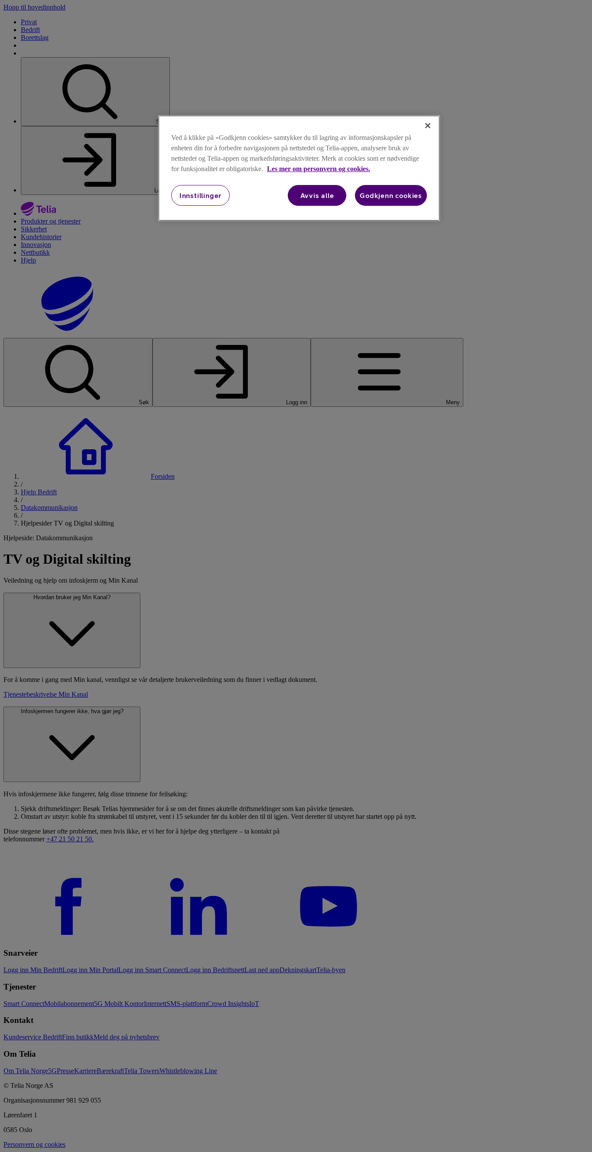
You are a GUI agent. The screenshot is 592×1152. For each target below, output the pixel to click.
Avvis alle (317, 195)
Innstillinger (200, 195)
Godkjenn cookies (391, 195)
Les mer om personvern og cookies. (318, 168)
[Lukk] (427, 125)
